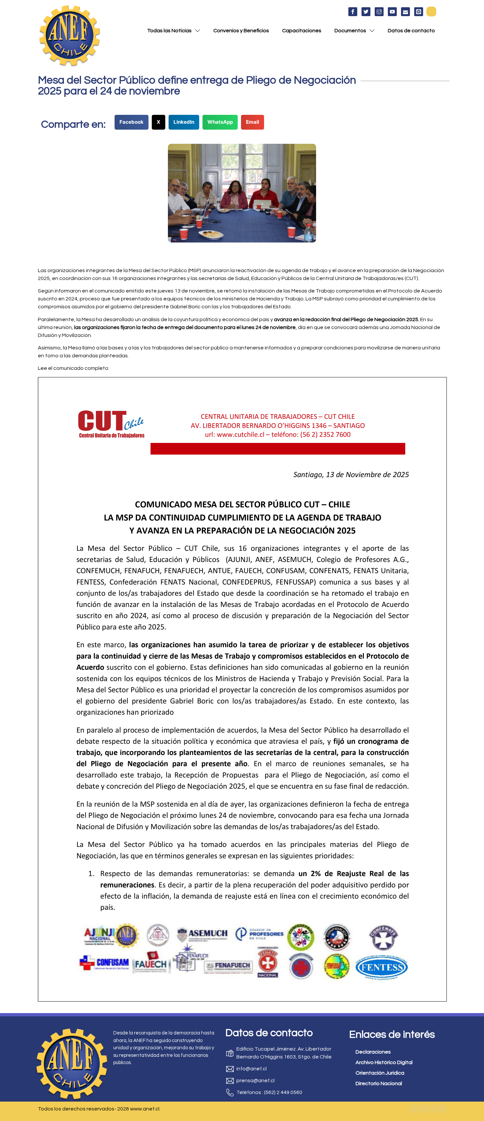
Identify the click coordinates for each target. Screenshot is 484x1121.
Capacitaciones (301, 30)
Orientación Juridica (380, 1073)
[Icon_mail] (405, 11)
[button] (431, 11)
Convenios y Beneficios (241, 30)
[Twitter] (423, 1109)
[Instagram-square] (433, 1109)
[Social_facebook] (352, 11)
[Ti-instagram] (379, 11)
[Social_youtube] (392, 11)
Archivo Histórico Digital (384, 1062)
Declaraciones (373, 1052)
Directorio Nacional (379, 1083)
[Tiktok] (442, 1109)
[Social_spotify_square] (418, 11)
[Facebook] (413, 1109)
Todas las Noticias (169, 30)
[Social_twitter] (366, 11)
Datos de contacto (411, 30)
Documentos (350, 30)
